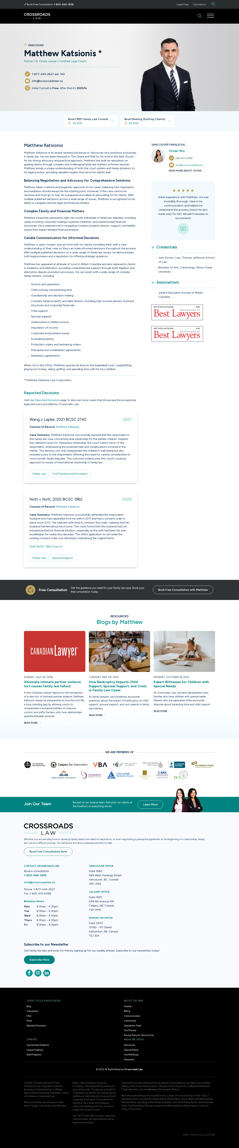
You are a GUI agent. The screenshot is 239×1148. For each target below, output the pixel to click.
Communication (132, 1016)
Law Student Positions (38, 1045)
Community (130, 1020)
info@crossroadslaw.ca (39, 882)
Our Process (130, 1030)
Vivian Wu (177, 151)
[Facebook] (29, 973)
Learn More (150, 804)
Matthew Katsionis (67, 427)
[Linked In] (46, 973)
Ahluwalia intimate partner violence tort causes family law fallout (52, 684)
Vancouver (129, 1045)
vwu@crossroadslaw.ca (189, 165)
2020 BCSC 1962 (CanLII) (46, 546)
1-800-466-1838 (63, 4)
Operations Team (132, 1025)
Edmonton (129, 1059)
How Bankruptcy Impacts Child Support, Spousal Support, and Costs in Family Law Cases (118, 686)
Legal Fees (183, 4)
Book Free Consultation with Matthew (183, 589)
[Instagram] (37, 973)
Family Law (39, 473)
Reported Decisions (47, 400)
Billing (127, 1011)
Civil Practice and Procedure (69, 473)
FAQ (29, 1016)
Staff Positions (34, 1054)
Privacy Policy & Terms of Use (139, 1035)
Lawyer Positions (35, 1050)
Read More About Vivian (185, 170)
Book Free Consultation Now (48, 851)
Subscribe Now (39, 959)
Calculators (199, 4)
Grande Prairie (131, 1050)
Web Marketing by (194, 1134)
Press (29, 1020)
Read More (31, 722)
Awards (128, 1006)
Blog (29, 1006)
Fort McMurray (131, 1054)
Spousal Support (62, 558)
